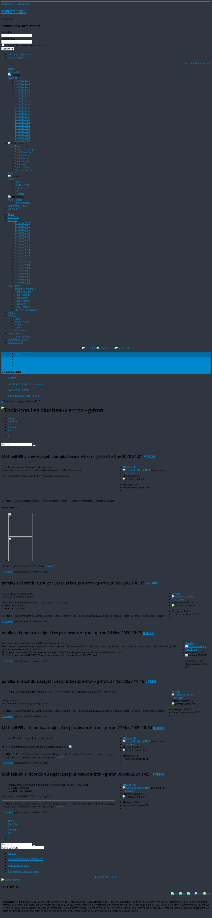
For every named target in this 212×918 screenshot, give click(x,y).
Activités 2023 (22, 80)
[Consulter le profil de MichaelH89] (136, 470)
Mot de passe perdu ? (19, 54)
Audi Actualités (23, 152)
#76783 (149, 456)
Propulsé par (102, 876)
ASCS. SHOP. (15, 208)
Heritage (184, 63)
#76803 (151, 681)
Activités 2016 (22, 101)
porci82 (176, 593)
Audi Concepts (22, 161)
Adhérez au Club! (17, 205)
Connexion (7, 571)
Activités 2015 (22, 104)
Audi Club (13, 71)
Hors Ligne (128, 473)
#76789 (151, 583)
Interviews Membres (25, 170)
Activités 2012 (22, 113)
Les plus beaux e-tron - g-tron (23, 395)
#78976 (158, 774)
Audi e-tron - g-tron (18, 389)
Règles (18, 187)
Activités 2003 (22, 140)
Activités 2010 (22, 119)
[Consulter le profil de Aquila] (195, 646)
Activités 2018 (22, 95)
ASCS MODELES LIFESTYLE (25, 383)
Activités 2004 (22, 137)
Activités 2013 (22, 110)
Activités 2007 (22, 128)
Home (11, 68)
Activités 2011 (22, 116)
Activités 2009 (22, 122)
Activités (12, 77)
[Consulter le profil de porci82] (183, 596)
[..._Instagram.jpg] (20, 535)
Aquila (189, 643)
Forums (12, 179)
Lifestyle (206, 63)
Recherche (20, 193)
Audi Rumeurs (22, 155)
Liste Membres (22, 202)
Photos (11, 173)
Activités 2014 (22, 107)
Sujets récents (22, 185)
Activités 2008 (22, 125)
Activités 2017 (22, 98)
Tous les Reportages (25, 149)
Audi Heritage (22, 167)
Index (18, 182)
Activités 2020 (22, 89)
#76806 (158, 728)
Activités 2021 (22, 86)
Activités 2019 (22, 92)
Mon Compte (15, 199)
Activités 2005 (22, 134)
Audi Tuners (21, 158)
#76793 (148, 633)
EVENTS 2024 (13, 11)
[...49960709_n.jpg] (20, 560)
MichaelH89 (51, 566)
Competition (195, 63)
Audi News (14, 146)
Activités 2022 (22, 83)
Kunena (113, 876)
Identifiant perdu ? (17, 57)
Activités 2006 (22, 131)
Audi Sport (20, 164)
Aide (17, 190)
